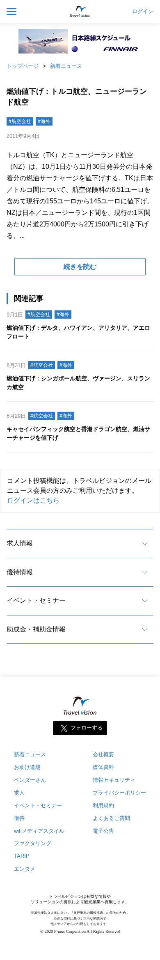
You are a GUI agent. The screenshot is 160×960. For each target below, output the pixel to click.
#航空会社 (20, 121)
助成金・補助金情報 (36, 629)
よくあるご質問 (111, 818)
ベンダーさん (30, 780)
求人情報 (20, 543)
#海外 (44, 121)
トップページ (23, 66)
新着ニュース (66, 66)
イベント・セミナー (36, 600)
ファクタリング (32, 843)
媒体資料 (103, 767)
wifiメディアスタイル (39, 831)
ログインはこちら (33, 500)
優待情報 (20, 572)
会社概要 (103, 754)
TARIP (22, 856)
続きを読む (80, 266)
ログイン (142, 11)
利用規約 (103, 805)
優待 (19, 818)
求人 (19, 793)
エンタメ (24, 869)
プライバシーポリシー (119, 793)
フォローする (87, 728)
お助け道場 (27, 767)
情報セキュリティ (114, 780)
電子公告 (103, 831)
